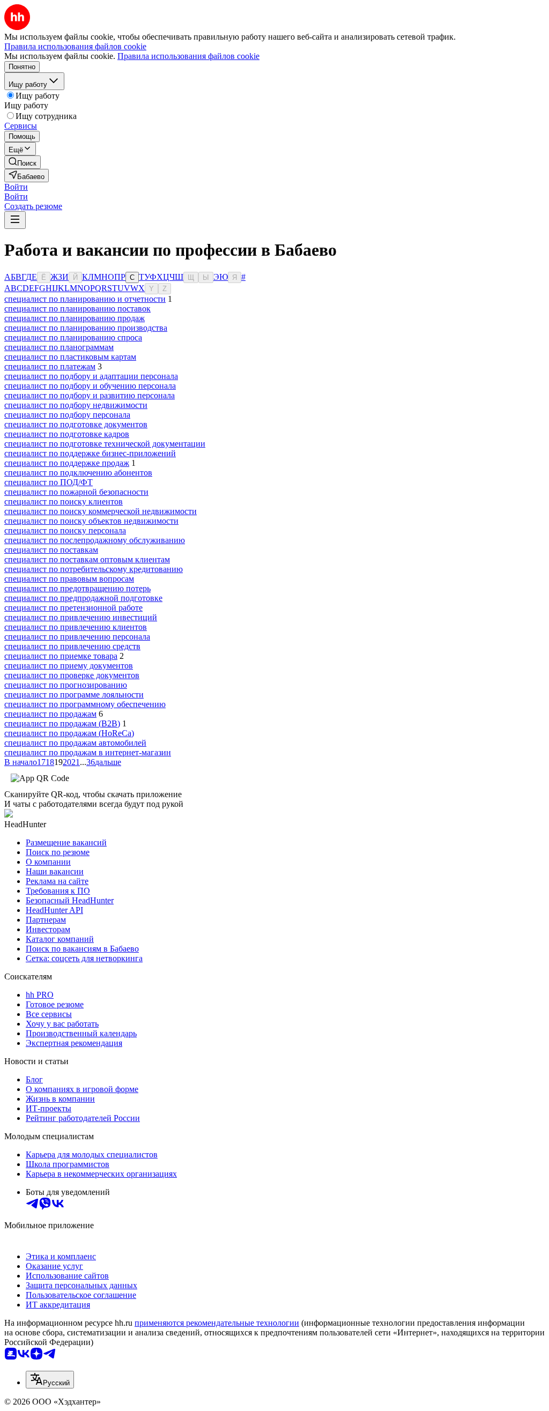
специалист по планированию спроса (73, 337)
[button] (16, 186)
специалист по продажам (50, 713)
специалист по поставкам (51, 549)
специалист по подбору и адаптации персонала (91, 376)
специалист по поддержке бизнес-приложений (90, 453)
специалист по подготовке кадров (66, 434)
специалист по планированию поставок (77, 308)
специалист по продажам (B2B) (62, 723)
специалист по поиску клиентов (63, 501)
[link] (22, 162)
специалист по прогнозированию (65, 684)
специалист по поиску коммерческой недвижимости (100, 511)
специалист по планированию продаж (74, 318)
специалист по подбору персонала (67, 414)
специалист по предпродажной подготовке (83, 598)
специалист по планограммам (59, 347)
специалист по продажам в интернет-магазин (87, 752)
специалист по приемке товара (60, 655)
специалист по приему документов (68, 665)
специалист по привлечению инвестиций (80, 617)
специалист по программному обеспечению (85, 704)
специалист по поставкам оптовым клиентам (87, 559)
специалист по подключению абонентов (78, 472)
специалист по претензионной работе (73, 607)
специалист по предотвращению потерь (77, 588)
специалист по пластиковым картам (70, 356)
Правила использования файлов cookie (188, 56)
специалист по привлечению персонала (77, 636)
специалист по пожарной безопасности (76, 491)
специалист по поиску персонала (65, 530)
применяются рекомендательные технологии (217, 1322)
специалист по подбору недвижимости (75, 405)
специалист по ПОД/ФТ (48, 482)
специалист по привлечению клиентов (75, 627)
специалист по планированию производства (85, 327)
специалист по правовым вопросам (69, 578)
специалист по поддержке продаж (66, 462)
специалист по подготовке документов (75, 424)
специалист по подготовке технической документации (104, 443)
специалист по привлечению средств (72, 646)
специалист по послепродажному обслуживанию (94, 540)
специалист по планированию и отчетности (85, 298)
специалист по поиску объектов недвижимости (91, 520)
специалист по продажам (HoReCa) (69, 733)
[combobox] (50, 1379)
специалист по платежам (49, 366)
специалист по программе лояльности (74, 694)
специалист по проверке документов (71, 675)
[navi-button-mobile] (15, 220)
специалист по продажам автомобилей (75, 742)
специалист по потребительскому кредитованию (93, 569)
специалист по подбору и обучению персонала (90, 385)
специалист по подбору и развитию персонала (89, 395)
